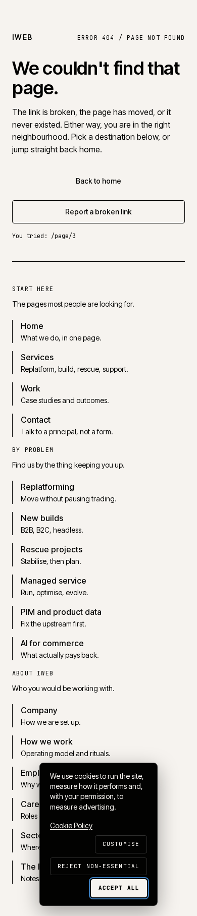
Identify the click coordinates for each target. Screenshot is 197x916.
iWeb (22, 37)
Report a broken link (98, 211)
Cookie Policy (71, 825)
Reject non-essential (98, 866)
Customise (121, 843)
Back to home (98, 181)
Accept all (118, 887)
